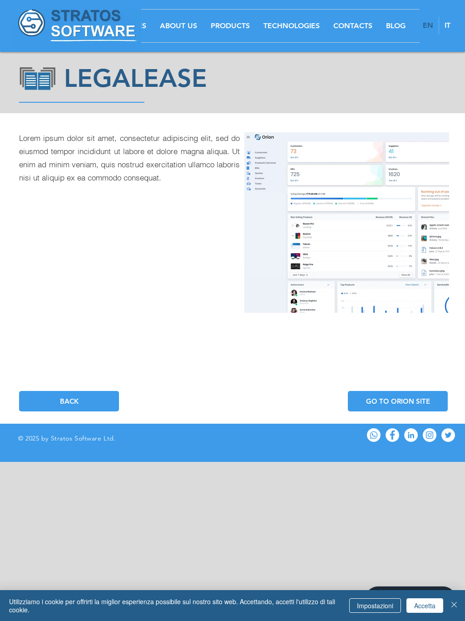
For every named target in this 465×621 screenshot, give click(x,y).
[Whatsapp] (374, 435)
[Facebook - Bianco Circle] (392, 435)
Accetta (424, 605)
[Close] (454, 605)
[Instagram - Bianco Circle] (429, 435)
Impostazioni (375, 605)
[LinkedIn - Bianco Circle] (411, 435)
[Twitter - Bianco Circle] (448, 435)
